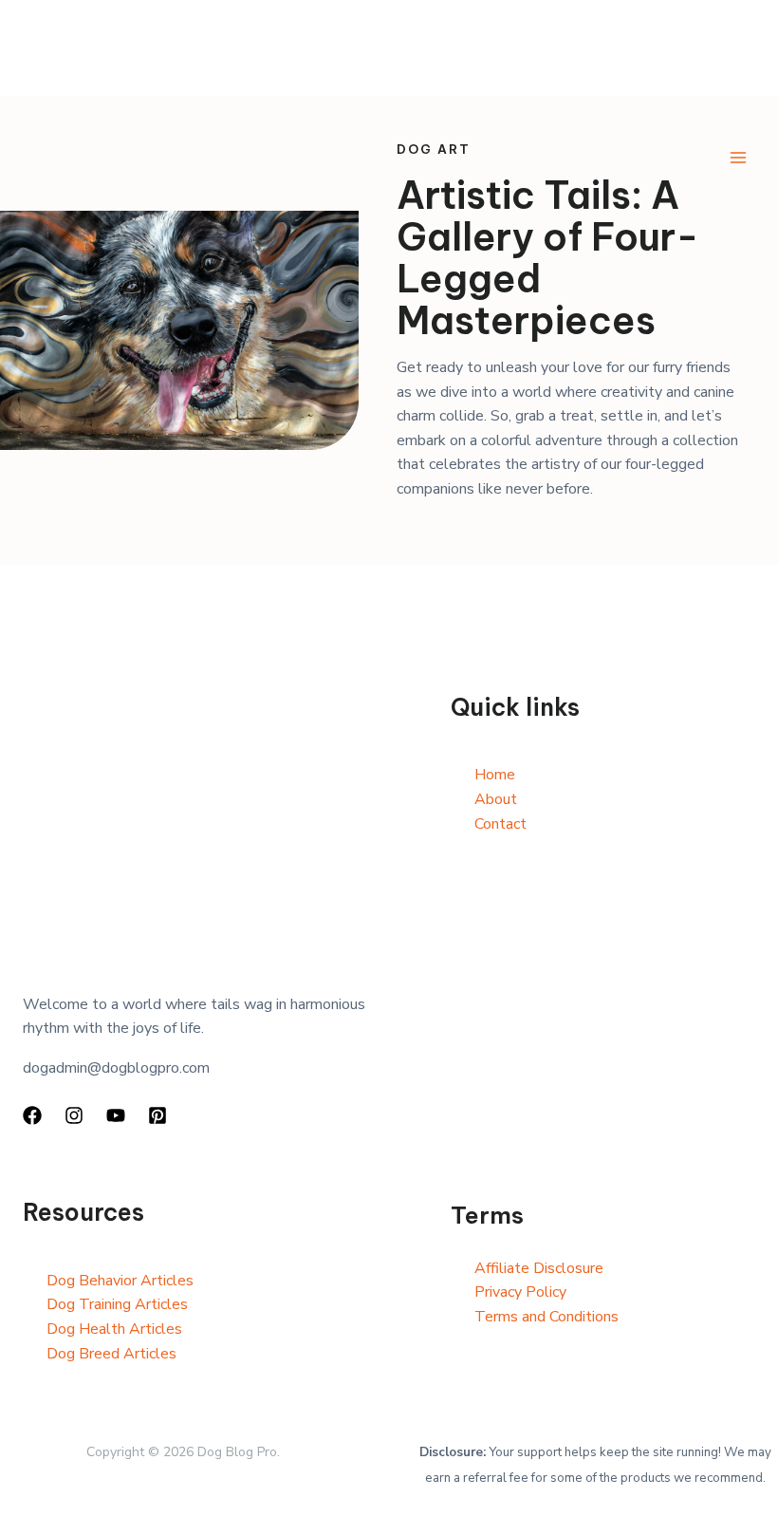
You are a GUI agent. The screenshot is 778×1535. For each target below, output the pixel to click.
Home (494, 774)
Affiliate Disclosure (538, 1268)
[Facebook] (32, 1115)
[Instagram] (74, 1115)
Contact (500, 824)
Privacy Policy (520, 1292)
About (495, 799)
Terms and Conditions (546, 1316)
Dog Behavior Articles (120, 1280)
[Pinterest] (157, 1115)
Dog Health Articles (114, 1329)
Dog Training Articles (117, 1304)
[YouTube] (115, 1115)
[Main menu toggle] (738, 157)
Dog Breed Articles (111, 1353)
